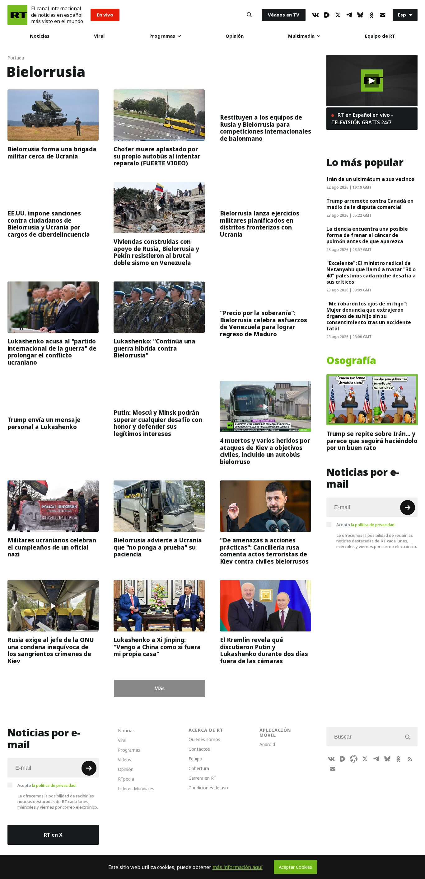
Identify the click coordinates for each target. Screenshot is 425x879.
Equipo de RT (380, 36)
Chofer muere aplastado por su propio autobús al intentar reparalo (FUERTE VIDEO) (157, 156)
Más (159, 688)
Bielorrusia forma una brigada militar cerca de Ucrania (51, 153)
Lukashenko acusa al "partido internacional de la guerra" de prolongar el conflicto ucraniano (51, 352)
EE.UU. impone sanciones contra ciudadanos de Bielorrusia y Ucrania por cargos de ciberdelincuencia (48, 224)
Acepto (365, 524)
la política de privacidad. (373, 525)
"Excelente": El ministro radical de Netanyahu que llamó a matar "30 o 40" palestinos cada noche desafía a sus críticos (371, 272)
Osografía (351, 360)
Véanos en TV (283, 14)
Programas (162, 36)
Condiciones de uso (208, 787)
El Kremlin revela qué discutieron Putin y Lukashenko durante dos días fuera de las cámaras (264, 650)
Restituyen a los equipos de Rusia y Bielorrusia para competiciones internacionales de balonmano (265, 128)
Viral (99, 36)
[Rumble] (327, 15)
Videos (124, 759)
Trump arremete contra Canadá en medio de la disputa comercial (369, 204)
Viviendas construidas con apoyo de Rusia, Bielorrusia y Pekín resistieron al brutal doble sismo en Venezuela (156, 252)
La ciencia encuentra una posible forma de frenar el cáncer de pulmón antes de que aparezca (367, 235)
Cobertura (199, 768)
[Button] (249, 14)
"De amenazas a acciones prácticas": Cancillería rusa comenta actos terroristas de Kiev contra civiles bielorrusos (264, 551)
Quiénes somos (204, 739)
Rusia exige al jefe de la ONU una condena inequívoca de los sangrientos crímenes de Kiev (50, 650)
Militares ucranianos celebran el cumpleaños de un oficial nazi (51, 547)
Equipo (195, 758)
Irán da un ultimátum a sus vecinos (370, 179)
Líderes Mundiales (136, 788)
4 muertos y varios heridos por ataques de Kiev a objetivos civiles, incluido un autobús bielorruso (265, 451)
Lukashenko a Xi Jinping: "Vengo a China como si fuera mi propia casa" (157, 647)
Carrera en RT (203, 778)
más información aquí (238, 867)
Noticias (39, 36)
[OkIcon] (371, 15)
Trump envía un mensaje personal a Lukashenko (44, 423)
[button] (372, 80)
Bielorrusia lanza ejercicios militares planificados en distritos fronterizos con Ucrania (259, 224)
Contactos (199, 749)
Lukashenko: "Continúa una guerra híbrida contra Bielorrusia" (154, 348)
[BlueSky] (360, 15)
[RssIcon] (410, 759)
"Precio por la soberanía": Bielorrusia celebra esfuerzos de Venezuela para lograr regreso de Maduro (263, 323)
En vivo (105, 14)
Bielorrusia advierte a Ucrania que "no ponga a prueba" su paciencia (158, 547)
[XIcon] (338, 15)
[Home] (17, 15)
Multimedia (301, 36)
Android (267, 744)
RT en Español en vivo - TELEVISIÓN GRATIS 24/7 (362, 118)
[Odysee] (354, 759)
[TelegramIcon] (349, 15)
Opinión (235, 36)
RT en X (53, 835)
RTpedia (126, 779)
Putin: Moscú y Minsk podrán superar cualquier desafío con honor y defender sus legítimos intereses (158, 423)
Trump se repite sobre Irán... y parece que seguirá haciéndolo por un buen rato (372, 440)
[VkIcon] (315, 15)
